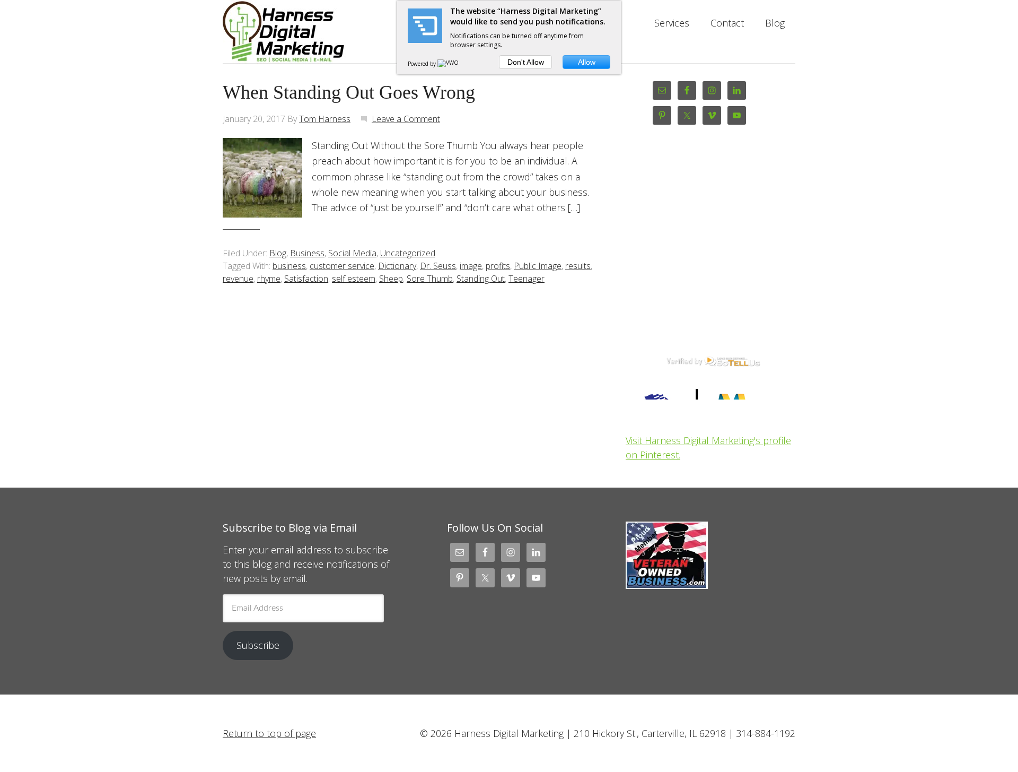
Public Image (537, 266)
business (289, 266)
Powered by (422, 63)
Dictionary (397, 266)
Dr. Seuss (438, 266)
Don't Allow (525, 62)
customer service (342, 266)
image (471, 266)
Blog (277, 253)
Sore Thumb (430, 278)
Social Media (352, 253)
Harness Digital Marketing (307, 32)
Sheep (391, 278)
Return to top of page (269, 733)
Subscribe (257, 645)
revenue (238, 278)
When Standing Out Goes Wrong (349, 92)
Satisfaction (306, 278)
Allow (586, 62)
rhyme (268, 278)
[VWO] (448, 63)
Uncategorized (407, 253)
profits (498, 266)
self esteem (353, 278)
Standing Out (481, 278)
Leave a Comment (406, 119)
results (578, 266)
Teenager (526, 278)
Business (307, 253)
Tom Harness (324, 119)
